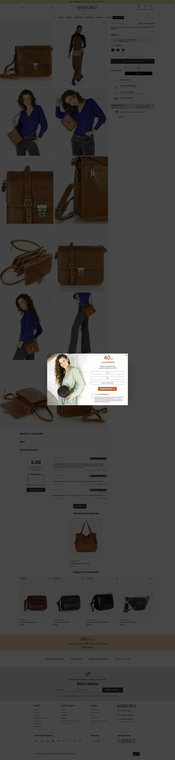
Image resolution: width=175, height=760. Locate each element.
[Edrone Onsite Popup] (87, 380)
